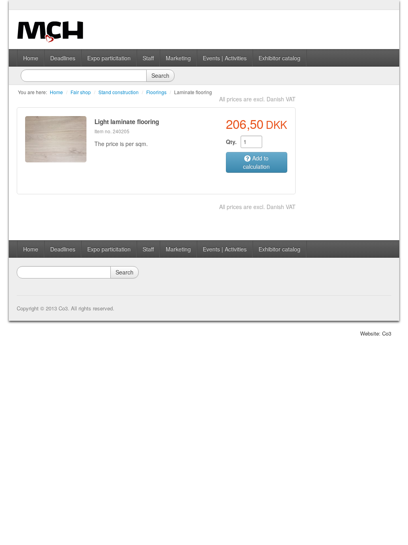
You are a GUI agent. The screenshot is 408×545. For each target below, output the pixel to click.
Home (30, 58)
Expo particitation (109, 58)
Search (160, 75)
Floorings (156, 92)
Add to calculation (256, 162)
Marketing (178, 58)
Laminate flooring (193, 92)
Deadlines (62, 58)
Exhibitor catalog (279, 58)
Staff (148, 58)
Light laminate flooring (126, 121)
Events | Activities (225, 58)
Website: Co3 (375, 333)
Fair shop (81, 92)
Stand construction (118, 92)
